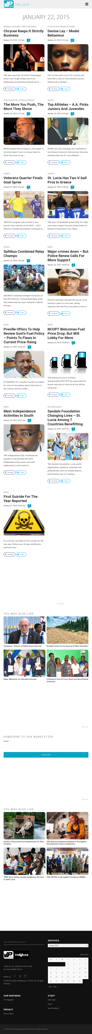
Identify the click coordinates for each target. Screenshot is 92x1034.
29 (68, 981)
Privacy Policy (9, 1014)
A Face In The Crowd (57, 27)
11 (85, 968)
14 (62, 972)
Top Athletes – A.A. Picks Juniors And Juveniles (68, 106)
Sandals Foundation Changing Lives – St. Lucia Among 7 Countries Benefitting (65, 417)
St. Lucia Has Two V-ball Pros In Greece (67, 180)
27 (57, 981)
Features (16, 27)
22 (68, 977)
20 (57, 977)
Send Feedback (53, 1008)
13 (57, 972)
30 (74, 981)
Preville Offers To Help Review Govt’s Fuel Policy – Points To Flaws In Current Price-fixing (24, 335)
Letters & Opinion (26, 100)
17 (80, 972)
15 (68, 972)
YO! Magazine (9, 1000)
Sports (51, 100)
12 (51, 972)
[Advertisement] (46, 586)
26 (51, 981)
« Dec (50, 987)
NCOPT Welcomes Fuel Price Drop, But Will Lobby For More (66, 333)
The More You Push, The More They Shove (24, 106)
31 (80, 981)
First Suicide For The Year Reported (20, 498)
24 (80, 977)
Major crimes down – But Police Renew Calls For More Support (68, 255)
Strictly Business (29, 27)
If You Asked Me (11, 100)
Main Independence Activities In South (20, 413)
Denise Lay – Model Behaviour (63, 33)
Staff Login (52, 1000)
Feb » (55, 987)
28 (62, 981)
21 (62, 977)
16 (74, 972)
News (50, 247)
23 (74, 977)
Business (8, 27)
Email (6, 741)
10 (80, 968)
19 (51, 977)
